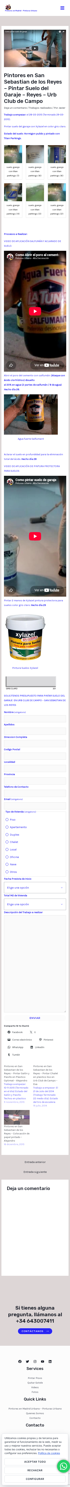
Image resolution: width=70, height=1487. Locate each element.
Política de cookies (49, 1453)
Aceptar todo (35, 1461)
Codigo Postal (12, 749)
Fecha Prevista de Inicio (17, 878)
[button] (13, 162)
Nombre (15, 712)
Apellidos (9, 724)
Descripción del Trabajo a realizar (23, 912)
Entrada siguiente (35, 1172)
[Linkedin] (50, 1361)
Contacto (35, 1418)
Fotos (35, 1392)
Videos (35, 1387)
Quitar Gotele (35, 1382)
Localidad (9, 761)
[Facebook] (20, 1361)
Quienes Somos (35, 1413)
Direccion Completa (15, 737)
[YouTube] (42, 1361)
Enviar (35, 1018)
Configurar (35, 1478)
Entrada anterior (35, 1162)
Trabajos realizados (40, 107)
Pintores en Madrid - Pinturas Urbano (21, 11)
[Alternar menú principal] (62, 8)
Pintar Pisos (35, 1378)
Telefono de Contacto (16, 786)
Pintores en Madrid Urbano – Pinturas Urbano (35, 1408)
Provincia (9, 774)
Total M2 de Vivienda (15, 895)
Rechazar (35, 1470)
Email (13, 799)
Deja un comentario (15, 107)
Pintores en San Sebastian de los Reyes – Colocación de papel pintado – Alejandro (16, 1133)
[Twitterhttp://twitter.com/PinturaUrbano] (27, 1361)
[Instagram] (35, 1361)
